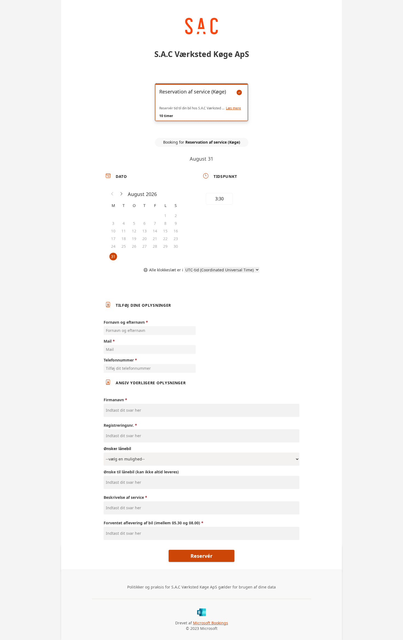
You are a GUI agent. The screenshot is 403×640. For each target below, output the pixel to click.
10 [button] (113, 231)
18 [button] (123, 238)
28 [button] (155, 246)
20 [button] (144, 238)
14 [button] (155, 231)
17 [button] (113, 238)
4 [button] (124, 223)
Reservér (201, 556)
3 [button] (113, 223)
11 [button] (123, 231)
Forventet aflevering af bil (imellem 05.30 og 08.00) (152, 522)
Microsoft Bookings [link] (210, 622)
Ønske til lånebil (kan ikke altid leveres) (141, 471)
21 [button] (155, 238)
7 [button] (155, 223)
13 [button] (144, 231)
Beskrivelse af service (124, 497)
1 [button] (165, 215)
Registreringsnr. (119, 425)
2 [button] (176, 215)
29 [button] (165, 246)
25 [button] (123, 246)
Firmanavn (114, 399)
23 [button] (176, 238)
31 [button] (113, 256)
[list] (201, 107)
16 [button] (176, 231)
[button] (112, 194)
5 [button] (134, 223)
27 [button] (144, 246)
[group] (250, 199)
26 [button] (134, 246)
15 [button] (165, 231)
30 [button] (176, 246)
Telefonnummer (119, 360)
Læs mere (233, 108)
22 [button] (165, 238)
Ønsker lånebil (117, 448)
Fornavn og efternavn (124, 322)
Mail (108, 341)
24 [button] (113, 246)
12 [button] (134, 231)
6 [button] (144, 223)
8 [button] (165, 223)
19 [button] (134, 238)
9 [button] (176, 223)
